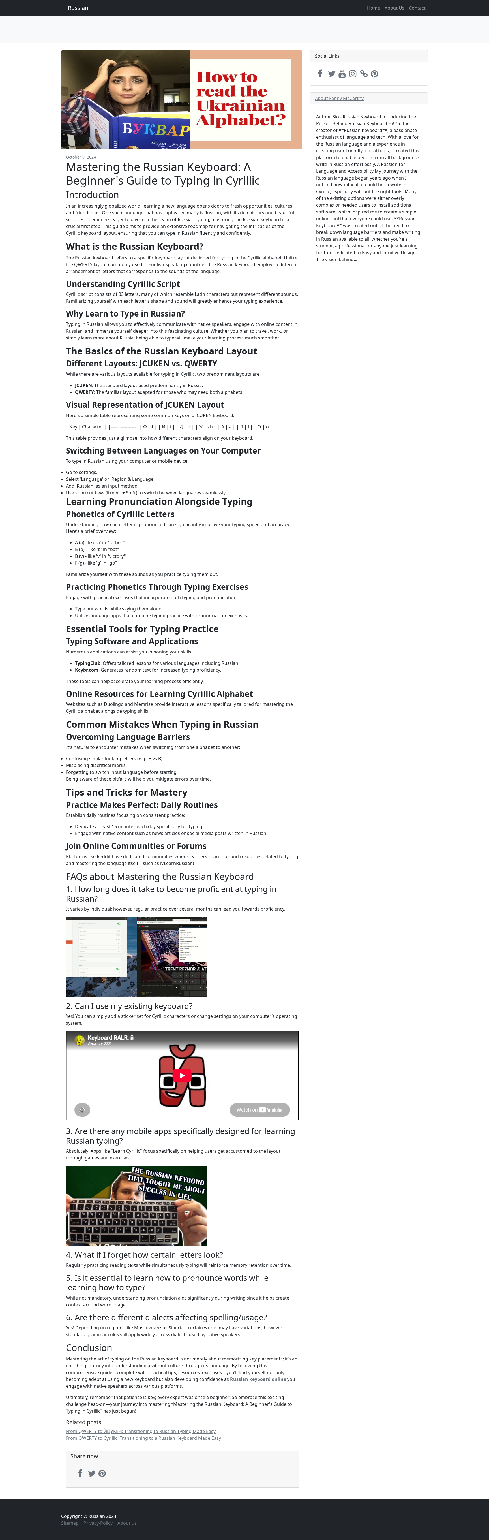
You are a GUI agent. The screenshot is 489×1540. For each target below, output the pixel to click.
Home (373, 8)
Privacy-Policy (98, 1523)
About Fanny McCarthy (339, 98)
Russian (78, 8)
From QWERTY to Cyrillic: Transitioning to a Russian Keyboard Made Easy (143, 1438)
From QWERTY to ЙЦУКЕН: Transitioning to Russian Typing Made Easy (141, 1431)
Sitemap (70, 1523)
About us (127, 1523)
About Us (394, 8)
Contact (417, 8)
